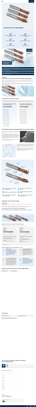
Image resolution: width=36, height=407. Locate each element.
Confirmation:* (3, 394)
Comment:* (3, 388)
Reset (5, 401)
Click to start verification (8, 396)
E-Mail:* (3, 374)
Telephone (7, 366)
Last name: (3, 377)
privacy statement (8, 399)
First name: (3, 380)
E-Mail (3, 366)
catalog (30, 101)
